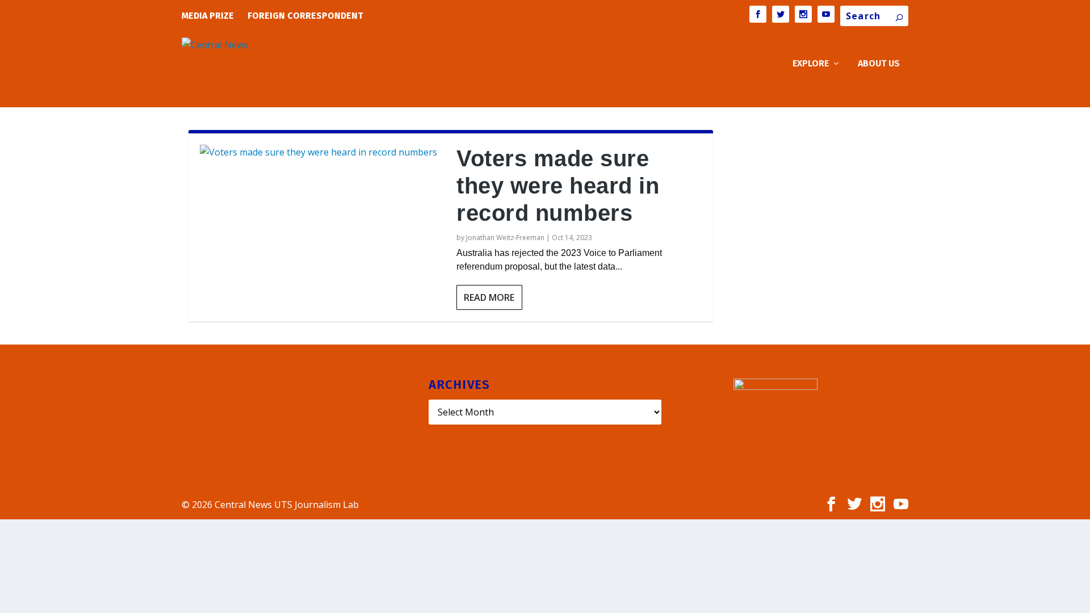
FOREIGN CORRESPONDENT (305, 15)
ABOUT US (879, 64)
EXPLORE (811, 64)
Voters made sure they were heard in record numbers (557, 185)
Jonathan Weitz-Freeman (505, 237)
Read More (489, 297)
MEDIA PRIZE (208, 15)
